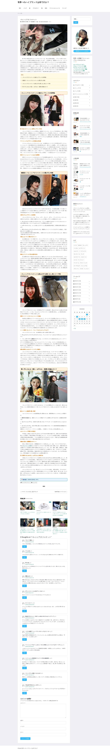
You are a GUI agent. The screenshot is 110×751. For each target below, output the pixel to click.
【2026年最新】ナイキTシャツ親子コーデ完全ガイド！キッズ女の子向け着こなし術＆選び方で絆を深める (44, 531)
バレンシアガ (34, 482)
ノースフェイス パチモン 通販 (80, 69)
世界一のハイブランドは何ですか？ (33, 2)
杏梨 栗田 (33, 21)
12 (79, 319)
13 (82, 319)
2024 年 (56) (77, 287)
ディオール (76, 262)
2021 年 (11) (77, 296)
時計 (20, 8)
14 (84, 319)
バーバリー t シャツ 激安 (79, 70)
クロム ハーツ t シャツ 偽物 (79, 66)
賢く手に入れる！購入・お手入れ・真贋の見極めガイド (35, 86)
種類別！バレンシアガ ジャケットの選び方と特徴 (33, 80)
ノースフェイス (82, 251)
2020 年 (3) (77, 299)
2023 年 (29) (77, 290)
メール (22, 726)
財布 (46, 8)
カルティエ (83, 257)
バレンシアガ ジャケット (26, 482)
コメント (22, 703)
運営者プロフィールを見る (82, 51)
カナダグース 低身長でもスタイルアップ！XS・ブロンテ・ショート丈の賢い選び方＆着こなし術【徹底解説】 (60, 514)
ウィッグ (64, 8)
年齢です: (85, 48)
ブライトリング (83, 262)
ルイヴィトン (82, 248)
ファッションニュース (55, 8)
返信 (24, 546)
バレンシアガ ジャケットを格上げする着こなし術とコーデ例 (36, 83)
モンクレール (77, 254)
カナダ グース (77, 257)
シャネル (76, 248)
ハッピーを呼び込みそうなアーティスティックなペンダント (85, 195)
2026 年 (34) (77, 281)
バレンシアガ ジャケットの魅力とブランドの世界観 (34, 77)
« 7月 (74, 328)
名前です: (75, 48)
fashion (80, 245)
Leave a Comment (44, 21)
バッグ (25, 8)
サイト (21, 732)
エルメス (76, 251)
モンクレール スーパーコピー (80, 67)
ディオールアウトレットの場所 (81, 227)
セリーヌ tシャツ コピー (79, 64)
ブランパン (76, 268)
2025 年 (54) (77, 284)
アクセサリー (36, 8)
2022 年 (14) (77, 293)
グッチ (82, 254)
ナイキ (75, 245)
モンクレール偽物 (27, 445)
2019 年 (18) (77, 302)
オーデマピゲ (77, 265)
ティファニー (81, 260)
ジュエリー (86, 268)
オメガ (75, 260)
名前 (21, 720)
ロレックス (85, 245)
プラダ (81, 268)
